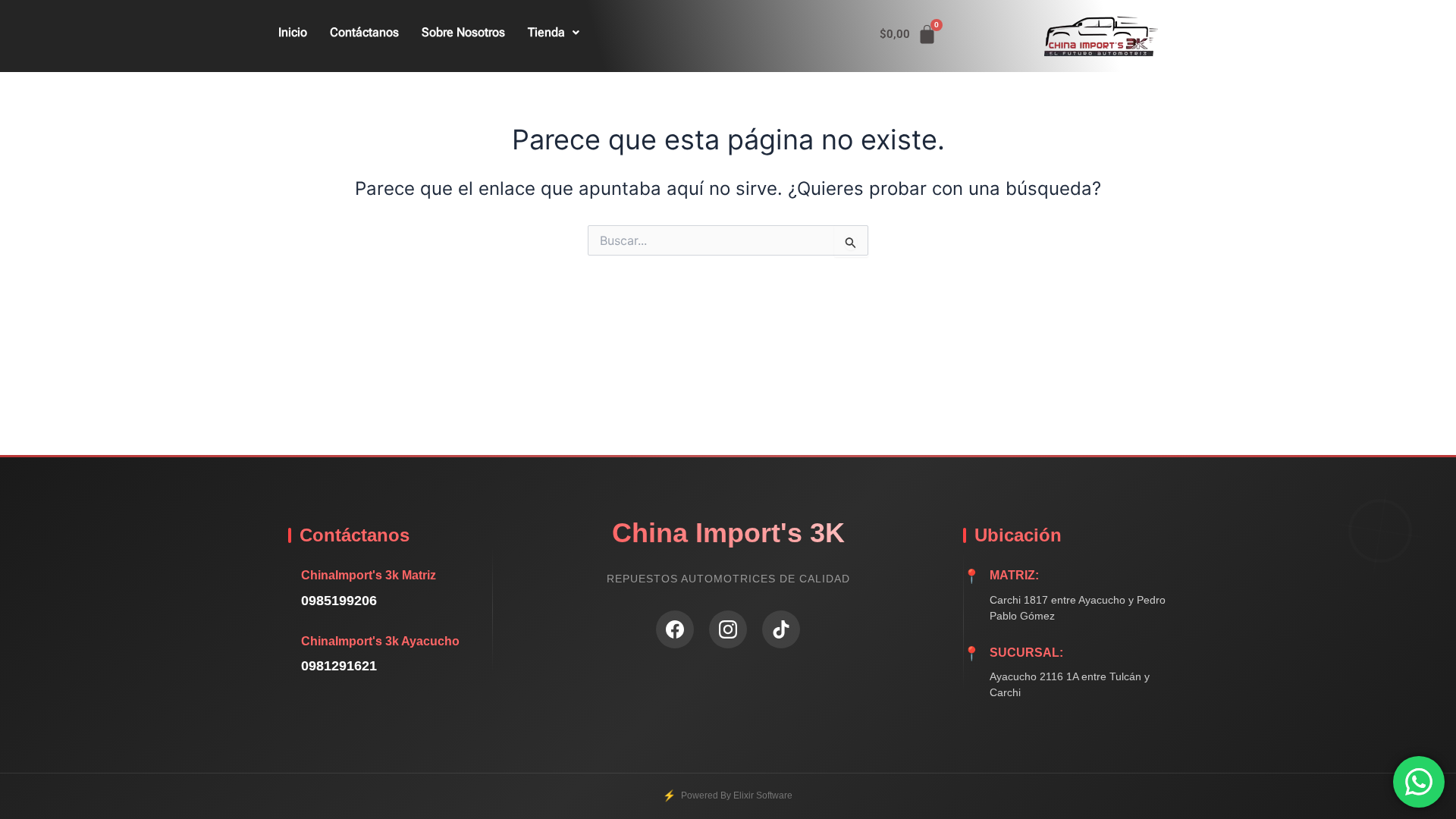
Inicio (292, 32)
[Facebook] (675, 629)
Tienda (546, 32)
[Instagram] (728, 629)
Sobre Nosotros (463, 32)
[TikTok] (781, 629)
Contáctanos (364, 32)
